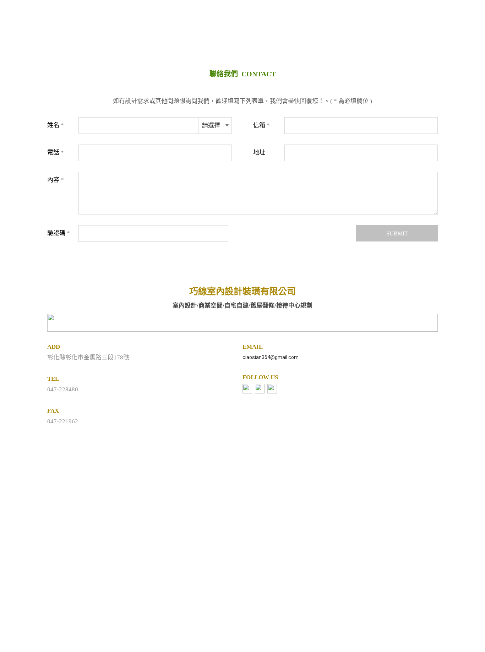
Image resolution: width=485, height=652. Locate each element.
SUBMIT (397, 233)
